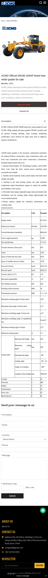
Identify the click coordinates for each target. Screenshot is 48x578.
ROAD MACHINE (12, 21)
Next (44, 46)
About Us (6, 526)
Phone (4, 445)
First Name (6, 415)
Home (3, 21)
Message (5, 455)
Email (4, 425)
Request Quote (24, 104)
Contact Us (24, 111)
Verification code (9, 483)
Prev (4, 46)
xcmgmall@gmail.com (14, 547)
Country (5, 435)
